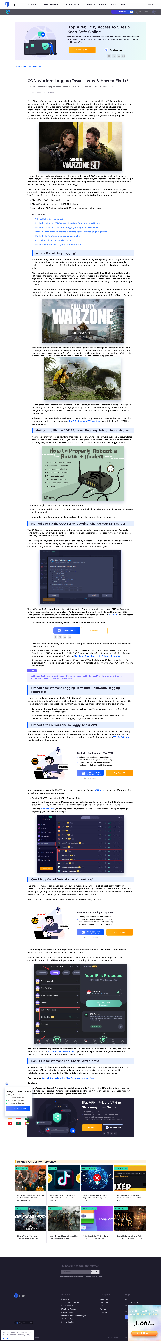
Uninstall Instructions (134, 1302)
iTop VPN (65, 1299)
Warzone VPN (47, 808)
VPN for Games (35, 66)
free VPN (113, 614)
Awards (103, 1309)
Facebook (104, 1312)
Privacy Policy (24, 1335)
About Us (104, 1299)
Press (102, 1306)
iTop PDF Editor (67, 1312)
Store (123, 4)
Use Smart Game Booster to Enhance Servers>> (97, 656)
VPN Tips (52, 1168)
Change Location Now (18, 1108)
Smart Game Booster (70, 1302)
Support (128, 1299)
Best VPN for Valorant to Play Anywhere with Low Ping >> (69, 1078)
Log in (150, 4)
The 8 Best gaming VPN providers (85, 421)
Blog (24, 66)
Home (18, 66)
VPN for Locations (89, 1209)
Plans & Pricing (67, 1322)
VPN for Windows (121, 737)
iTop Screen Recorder (70, 1306)
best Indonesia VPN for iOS (61, 1051)
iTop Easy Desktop (69, 1319)
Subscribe (94, 1272)
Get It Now (145, 1333)
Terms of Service (112, 1338)
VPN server (100, 790)
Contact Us (104, 1302)
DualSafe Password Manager (73, 1315)
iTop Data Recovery (69, 1309)
